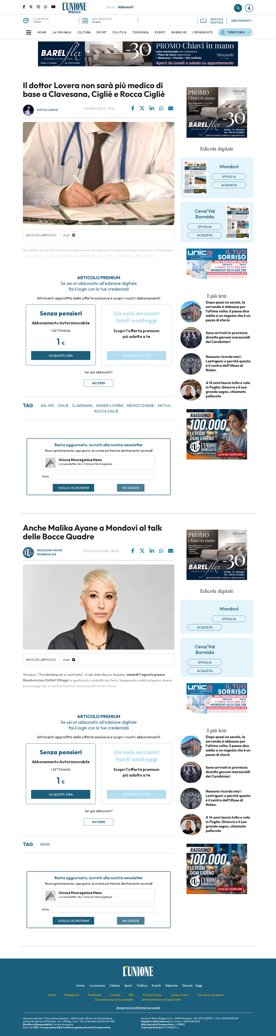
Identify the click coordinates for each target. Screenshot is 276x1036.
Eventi (96, 22)
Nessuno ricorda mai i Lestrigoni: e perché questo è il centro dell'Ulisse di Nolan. (228, 363)
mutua (164, 405)
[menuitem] (42, 32)
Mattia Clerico (47, 110)
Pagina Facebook (26, 6)
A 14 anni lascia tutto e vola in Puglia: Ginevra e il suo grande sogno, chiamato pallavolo (228, 389)
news (45, 844)
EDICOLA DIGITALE (217, 21)
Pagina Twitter (33, 6)
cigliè (63, 405)
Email (46, 476)
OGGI (37, 22)
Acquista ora (61, 355)
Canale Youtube (53, 6)
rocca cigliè (106, 411)
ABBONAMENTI (241, 20)
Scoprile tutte (136, 355)
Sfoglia (229, 177)
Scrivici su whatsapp (47, 6)
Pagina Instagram (40, 6)
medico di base (140, 405)
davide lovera (109, 405)
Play (66, 660)
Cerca (238, 8)
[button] (249, 8)
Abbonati (126, 7)
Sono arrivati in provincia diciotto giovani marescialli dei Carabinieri (228, 337)
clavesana (82, 405)
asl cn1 (47, 405)
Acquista (229, 185)
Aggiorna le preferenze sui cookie (138, 1008)
